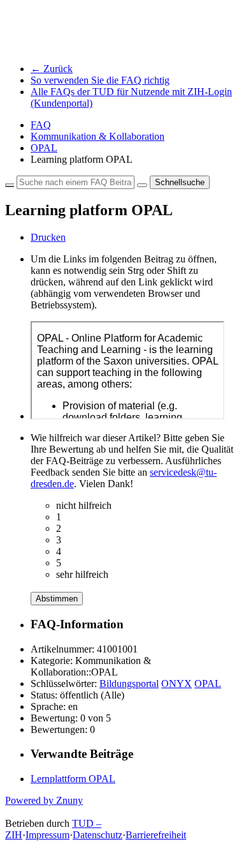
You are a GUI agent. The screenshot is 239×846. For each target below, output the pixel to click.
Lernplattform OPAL (73, 778)
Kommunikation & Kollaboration (97, 136)
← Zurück (52, 68)
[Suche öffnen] (142, 185)
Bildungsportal (129, 683)
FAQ (41, 124)
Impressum (47, 834)
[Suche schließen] (9, 185)
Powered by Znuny (44, 800)
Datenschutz (97, 834)
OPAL (44, 147)
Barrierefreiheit (156, 834)
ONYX (176, 683)
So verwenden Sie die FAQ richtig (100, 80)
